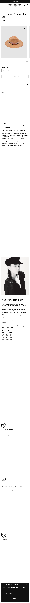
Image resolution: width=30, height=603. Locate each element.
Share (2, 92)
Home (2, 9)
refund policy (11, 490)
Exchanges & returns (6, 89)
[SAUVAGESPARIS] (15, 5)
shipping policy (10, 435)
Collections (7, 9)
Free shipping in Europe (15, 1)
